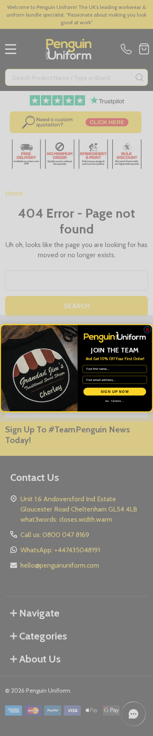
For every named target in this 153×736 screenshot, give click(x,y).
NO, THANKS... (115, 401)
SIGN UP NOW (115, 391)
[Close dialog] (147, 329)
